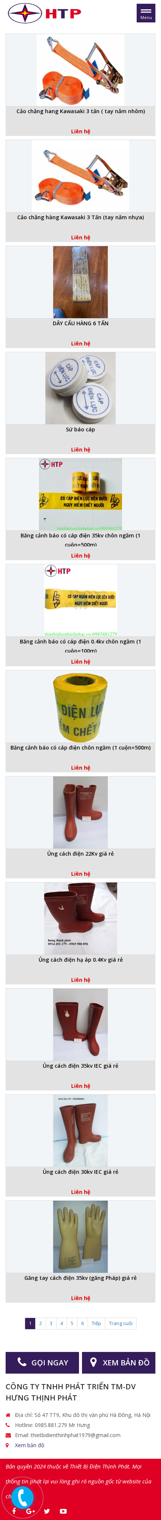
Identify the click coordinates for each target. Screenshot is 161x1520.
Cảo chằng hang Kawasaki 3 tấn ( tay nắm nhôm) (80, 111)
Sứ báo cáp (80, 429)
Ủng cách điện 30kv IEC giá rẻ (80, 1171)
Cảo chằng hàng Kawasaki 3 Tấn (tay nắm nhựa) (80, 217)
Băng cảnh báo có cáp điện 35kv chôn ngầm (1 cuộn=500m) (80, 539)
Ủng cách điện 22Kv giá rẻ (80, 853)
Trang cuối (121, 1323)
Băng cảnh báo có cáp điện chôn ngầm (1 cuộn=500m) (80, 747)
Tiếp (96, 1323)
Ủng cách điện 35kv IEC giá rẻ (80, 1065)
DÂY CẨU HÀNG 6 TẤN (81, 323)
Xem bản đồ (29, 1445)
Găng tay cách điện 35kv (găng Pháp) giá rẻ (80, 1277)
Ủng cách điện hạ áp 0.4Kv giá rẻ (81, 959)
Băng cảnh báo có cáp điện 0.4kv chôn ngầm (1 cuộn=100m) (80, 645)
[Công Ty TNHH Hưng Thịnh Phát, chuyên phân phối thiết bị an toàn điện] (46, 12)
